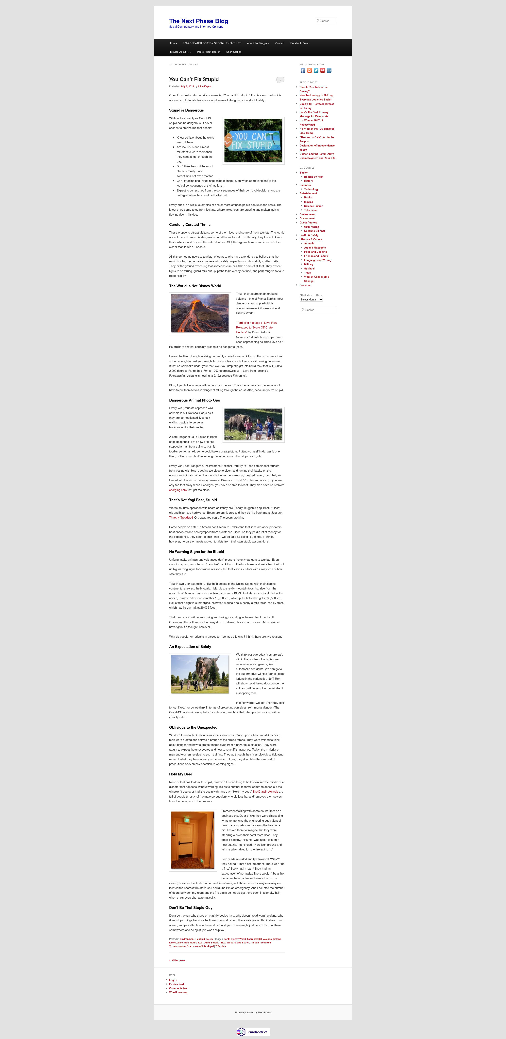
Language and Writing (317, 260)
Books (308, 197)
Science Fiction (313, 206)
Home (173, 43)
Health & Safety (204, 939)
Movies (308, 202)
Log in (173, 980)
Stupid (214, 942)
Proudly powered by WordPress (253, 1012)
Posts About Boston (208, 51)
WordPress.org (178, 992)
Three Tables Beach (238, 942)
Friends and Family (316, 256)
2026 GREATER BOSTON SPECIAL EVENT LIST (212, 43)
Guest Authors (308, 222)
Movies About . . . (180, 51)
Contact (279, 43)
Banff (227, 939)
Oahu (207, 942)
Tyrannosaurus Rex (180, 946)
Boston (304, 172)
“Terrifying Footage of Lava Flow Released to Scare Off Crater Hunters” (256, 327)
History (308, 181)
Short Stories (233, 51)
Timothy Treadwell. (181, 517)
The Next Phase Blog (198, 20)
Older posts (177, 960)
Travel (308, 272)
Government (307, 218)
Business (305, 185)
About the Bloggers (258, 43)
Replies (220, 946)
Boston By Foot (313, 176)
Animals (309, 243)
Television (310, 210)
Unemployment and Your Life (317, 158)
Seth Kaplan (311, 226)
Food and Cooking (315, 251)
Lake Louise (176, 942)
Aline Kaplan (205, 86)
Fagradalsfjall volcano (259, 939)
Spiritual (309, 268)
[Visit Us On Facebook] (303, 72)
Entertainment (308, 193)
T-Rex (222, 942)
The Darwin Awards (265, 791)
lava (186, 942)
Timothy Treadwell (260, 942)
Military (308, 264)
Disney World (238, 939)
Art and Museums (315, 247)
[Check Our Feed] (309, 72)
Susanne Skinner (314, 231)
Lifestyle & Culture (311, 239)
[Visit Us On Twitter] (316, 72)
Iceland (277, 939)
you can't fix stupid (203, 946)
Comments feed (178, 988)
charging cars (178, 490)
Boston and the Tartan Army (317, 154)
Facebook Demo (299, 43)
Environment (187, 939)
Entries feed (176, 984)
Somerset (305, 285)
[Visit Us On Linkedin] (329, 72)
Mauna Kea (196, 942)
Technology (311, 189)
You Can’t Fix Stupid (194, 79)
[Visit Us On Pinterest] (322, 72)
